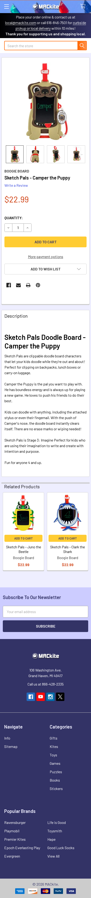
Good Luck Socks (60, 847)
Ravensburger (15, 822)
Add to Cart (23, 538)
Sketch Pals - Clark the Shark (67, 549)
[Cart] (84, 6)
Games (55, 763)
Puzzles (56, 771)
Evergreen (12, 856)
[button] (45, 269)
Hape (51, 839)
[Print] (28, 285)
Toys (53, 755)
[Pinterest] (38, 285)
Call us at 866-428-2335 (46, 684)
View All (53, 856)
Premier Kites (15, 839)
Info (7, 738)
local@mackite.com (20, 22)
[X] (60, 697)
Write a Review (16, 185)
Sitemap (11, 746)
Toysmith (54, 831)
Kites (54, 746)
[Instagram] (50, 697)
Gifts (53, 738)
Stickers (56, 788)
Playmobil (11, 831)
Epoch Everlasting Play (22, 847)
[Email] (18, 285)
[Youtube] (40, 697)
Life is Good (56, 822)
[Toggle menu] (6, 6)
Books (55, 780)
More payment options (45, 256)
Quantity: (13, 218)
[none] (45, 101)
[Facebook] (8, 285)
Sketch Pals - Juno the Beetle (23, 549)
